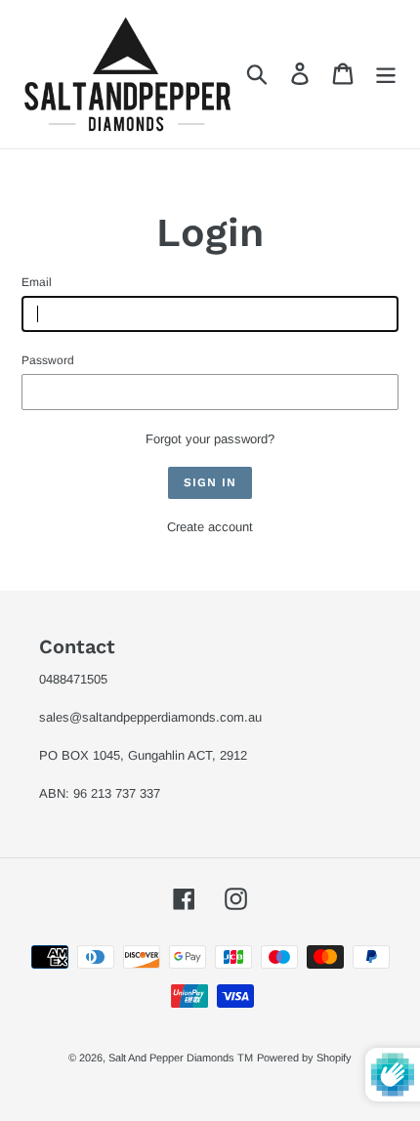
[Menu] (385, 74)
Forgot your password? (210, 439)
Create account (210, 526)
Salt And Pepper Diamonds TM (180, 1057)
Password (47, 360)
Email (36, 282)
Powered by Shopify (304, 1057)
